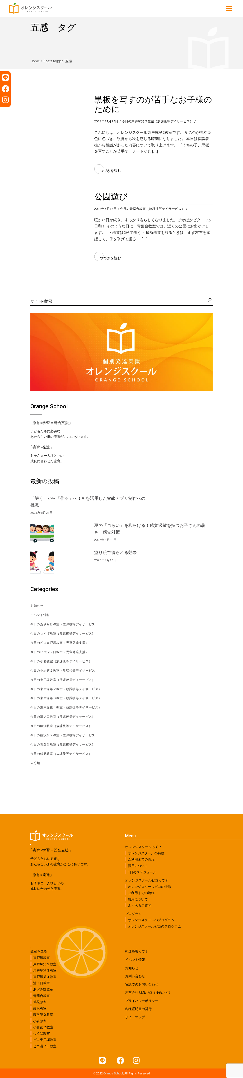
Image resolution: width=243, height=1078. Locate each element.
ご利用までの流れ (141, 859)
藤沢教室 (40, 1008)
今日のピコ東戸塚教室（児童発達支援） (59, 643)
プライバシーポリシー (141, 1001)
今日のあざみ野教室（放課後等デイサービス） (64, 624)
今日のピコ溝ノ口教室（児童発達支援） (59, 652)
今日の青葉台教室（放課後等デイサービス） (152, 209)
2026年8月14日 (105, 560)
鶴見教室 (40, 1002)
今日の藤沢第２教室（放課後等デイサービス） (64, 735)
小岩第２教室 (43, 1027)
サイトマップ (135, 1017)
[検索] (209, 299)
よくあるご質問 (139, 905)
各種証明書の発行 (138, 1009)
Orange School (113, 1073)
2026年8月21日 (41, 513)
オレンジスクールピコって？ (146, 880)
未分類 (35, 763)
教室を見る (38, 951)
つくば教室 (41, 1033)
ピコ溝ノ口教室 (44, 1046)
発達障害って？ (136, 951)
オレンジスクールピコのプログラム (154, 926)
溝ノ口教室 (41, 983)
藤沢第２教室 (43, 1014)
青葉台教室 (41, 995)
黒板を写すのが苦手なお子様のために (153, 104)
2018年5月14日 (105, 209)
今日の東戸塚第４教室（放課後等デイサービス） (66, 707)
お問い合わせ (135, 976)
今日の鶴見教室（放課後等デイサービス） (61, 754)
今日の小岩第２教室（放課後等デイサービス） (64, 670)
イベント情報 (40, 615)
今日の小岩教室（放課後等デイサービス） (61, 661)
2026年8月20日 (105, 540)
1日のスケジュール (142, 872)
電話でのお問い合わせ (141, 984)
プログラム (133, 914)
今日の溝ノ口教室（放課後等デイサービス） (62, 716)
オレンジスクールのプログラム (151, 920)
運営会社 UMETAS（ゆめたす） (148, 992)
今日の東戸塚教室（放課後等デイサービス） (62, 680)
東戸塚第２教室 (44, 964)
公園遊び (111, 197)
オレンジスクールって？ (143, 847)
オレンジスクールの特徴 (146, 853)
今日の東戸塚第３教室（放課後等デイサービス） (66, 698)
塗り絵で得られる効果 (115, 552)
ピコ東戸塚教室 (44, 1040)
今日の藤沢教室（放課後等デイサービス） (61, 726)
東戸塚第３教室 (44, 970)
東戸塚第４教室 (44, 977)
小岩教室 (40, 1021)
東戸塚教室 (41, 958)
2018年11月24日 (106, 121)
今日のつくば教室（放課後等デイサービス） (62, 633)
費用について (138, 866)
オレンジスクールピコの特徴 (149, 886)
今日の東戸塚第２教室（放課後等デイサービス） (157, 121)
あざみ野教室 (43, 989)
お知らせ (36, 605)
